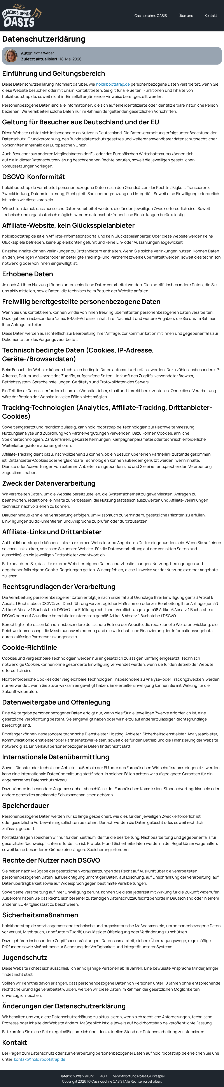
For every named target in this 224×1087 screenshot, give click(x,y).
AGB (103, 1076)
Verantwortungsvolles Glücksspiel (138, 1076)
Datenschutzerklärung (77, 1076)
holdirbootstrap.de (113, 84)
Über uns (185, 15)
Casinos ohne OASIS (151, 15)
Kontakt (211, 15)
